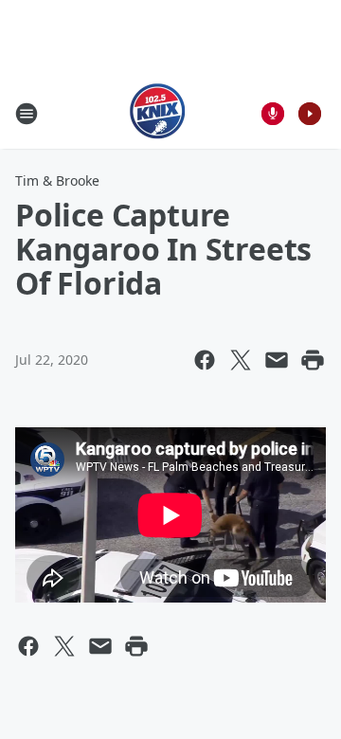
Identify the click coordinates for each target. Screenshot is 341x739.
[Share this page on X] (240, 360)
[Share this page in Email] (276, 360)
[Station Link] (157, 113)
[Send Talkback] (272, 113)
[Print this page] (312, 360)
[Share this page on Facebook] (204, 360)
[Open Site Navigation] (26, 113)
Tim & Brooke (57, 180)
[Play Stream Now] (309, 113)
